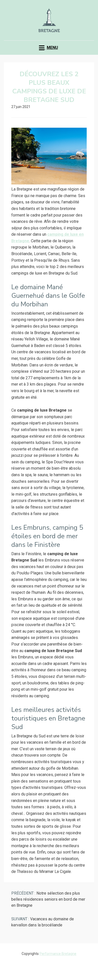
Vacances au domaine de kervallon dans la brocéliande (42, 922)
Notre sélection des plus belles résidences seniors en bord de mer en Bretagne (48, 899)
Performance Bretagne (57, 954)
